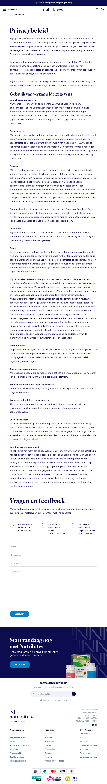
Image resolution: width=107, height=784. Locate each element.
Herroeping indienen (18, 761)
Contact (13, 733)
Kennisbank (84, 741)
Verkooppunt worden (88, 757)
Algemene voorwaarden (19, 745)
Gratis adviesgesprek (88, 745)
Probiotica (49, 737)
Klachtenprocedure (18, 757)
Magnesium (49, 741)
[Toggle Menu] (4, 9)
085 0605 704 (91, 718)
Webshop (12, 10)
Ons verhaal (85, 733)
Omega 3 (48, 745)
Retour (12, 741)
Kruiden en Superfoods (54, 761)
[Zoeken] (97, 9)
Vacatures (84, 749)
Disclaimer (14, 749)
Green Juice (50, 749)
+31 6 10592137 (91, 721)
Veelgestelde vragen (18, 737)
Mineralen (49, 757)
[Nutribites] (53, 9)
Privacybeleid (15, 753)
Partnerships (85, 753)
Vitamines (49, 733)
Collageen (49, 753)
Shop (82, 737)
